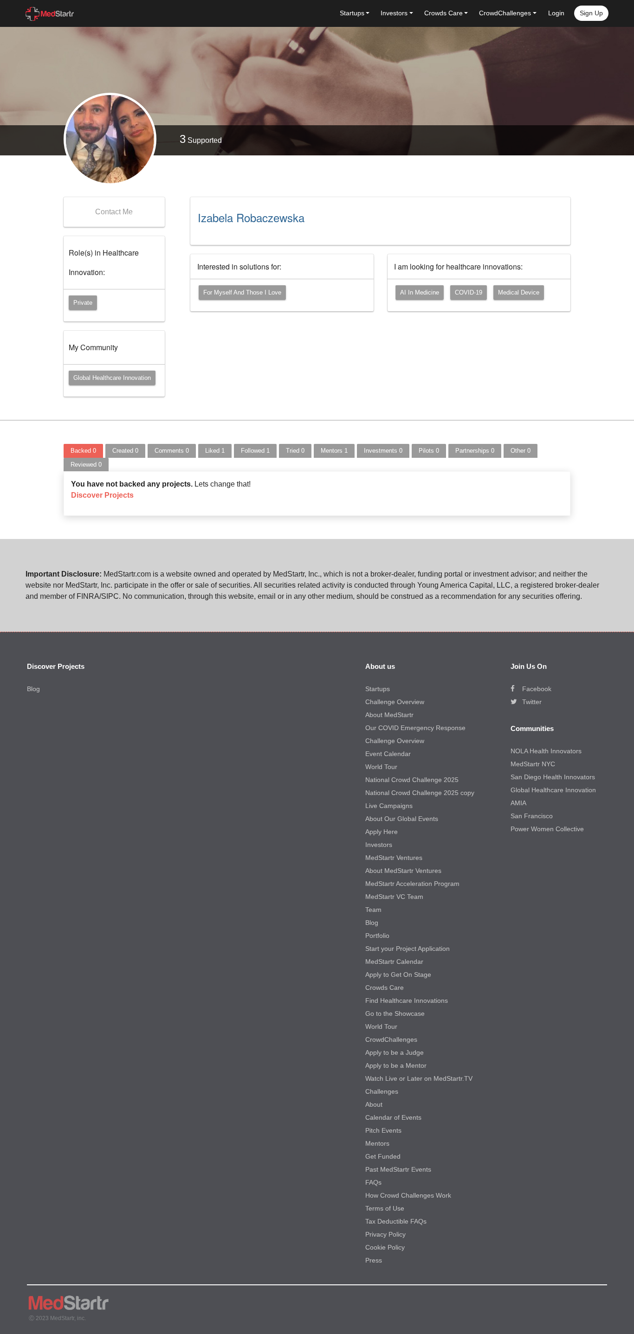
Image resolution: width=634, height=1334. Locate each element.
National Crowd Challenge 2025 (412, 779)
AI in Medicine (419, 292)
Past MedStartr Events (398, 1169)
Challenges (381, 1091)
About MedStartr (389, 714)
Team (373, 909)
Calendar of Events (393, 1117)
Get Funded (383, 1156)
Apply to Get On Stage (398, 974)
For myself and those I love (242, 292)
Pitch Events (383, 1130)
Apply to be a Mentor (396, 1065)
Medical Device (518, 292)
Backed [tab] (83, 450)
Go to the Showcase (395, 1013)
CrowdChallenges (391, 1039)
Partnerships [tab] (474, 450)
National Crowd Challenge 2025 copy (419, 792)
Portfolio (377, 935)
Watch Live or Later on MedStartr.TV (418, 1078)
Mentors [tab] (334, 450)
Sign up (591, 13)
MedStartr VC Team (394, 896)
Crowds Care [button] (443, 13)
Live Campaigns (389, 805)
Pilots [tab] (429, 450)
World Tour (381, 766)
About (373, 1104)
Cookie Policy (385, 1247)
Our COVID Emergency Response (415, 727)
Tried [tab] (295, 450)
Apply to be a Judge (394, 1052)
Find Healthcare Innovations (406, 1000)
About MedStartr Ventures (403, 870)
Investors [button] (394, 13)
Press (373, 1260)
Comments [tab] (172, 450)
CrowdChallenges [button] (505, 13)
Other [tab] (520, 450)
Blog (33, 689)
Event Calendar (388, 753)
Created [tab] (125, 450)
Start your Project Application (407, 948)
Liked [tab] (215, 450)
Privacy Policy (385, 1234)
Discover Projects (102, 495)
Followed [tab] (255, 450)
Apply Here (381, 831)
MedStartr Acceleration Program (412, 883)
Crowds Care (384, 987)
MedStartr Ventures (393, 857)
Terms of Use (384, 1208)
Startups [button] (352, 13)
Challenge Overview (394, 701)
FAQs (373, 1182)
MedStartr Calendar (394, 961)
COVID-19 (468, 292)
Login (556, 13)
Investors (378, 844)
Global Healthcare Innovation (112, 377)
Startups (377, 689)
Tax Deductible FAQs (396, 1221)
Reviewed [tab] (86, 464)
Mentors (377, 1143)
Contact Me (114, 212)
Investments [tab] (383, 450)
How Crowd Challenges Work (408, 1195)
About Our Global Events (401, 818)
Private (82, 302)
